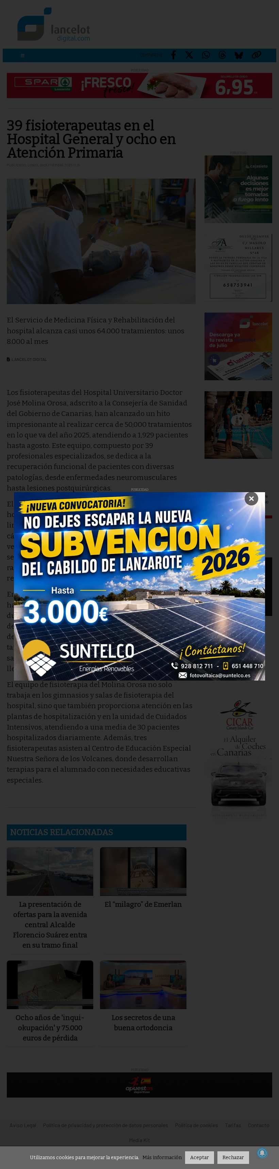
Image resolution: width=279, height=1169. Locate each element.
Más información (162, 1157)
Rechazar (233, 1157)
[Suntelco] (139, 586)
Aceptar (199, 1157)
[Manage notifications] (262, 1153)
